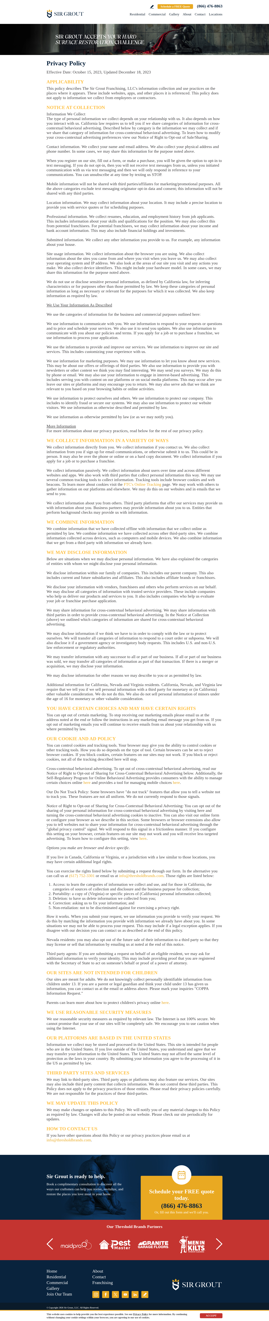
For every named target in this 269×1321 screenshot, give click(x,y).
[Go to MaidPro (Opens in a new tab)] (76, 1244)
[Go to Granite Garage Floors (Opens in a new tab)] (153, 1244)
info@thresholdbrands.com (141, 875)
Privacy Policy (140, 1314)
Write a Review (152, 7)
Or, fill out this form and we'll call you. (182, 1212)
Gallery (174, 14)
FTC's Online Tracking (142, 484)
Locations (215, 14)
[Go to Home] (75, 13)
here (87, 782)
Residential (137, 14)
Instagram (95, 1294)
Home (52, 1271)
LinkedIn (135, 1294)
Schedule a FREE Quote (175, 6)
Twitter (115, 1294)
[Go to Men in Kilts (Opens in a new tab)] (192, 1244)
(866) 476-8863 (209, 6)
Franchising (102, 1282)
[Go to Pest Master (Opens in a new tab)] (114, 1244)
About (187, 14)
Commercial (157, 14)
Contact (200, 14)
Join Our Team (59, 1294)
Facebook (105, 1294)
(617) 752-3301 (82, 875)
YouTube (125, 1294)
